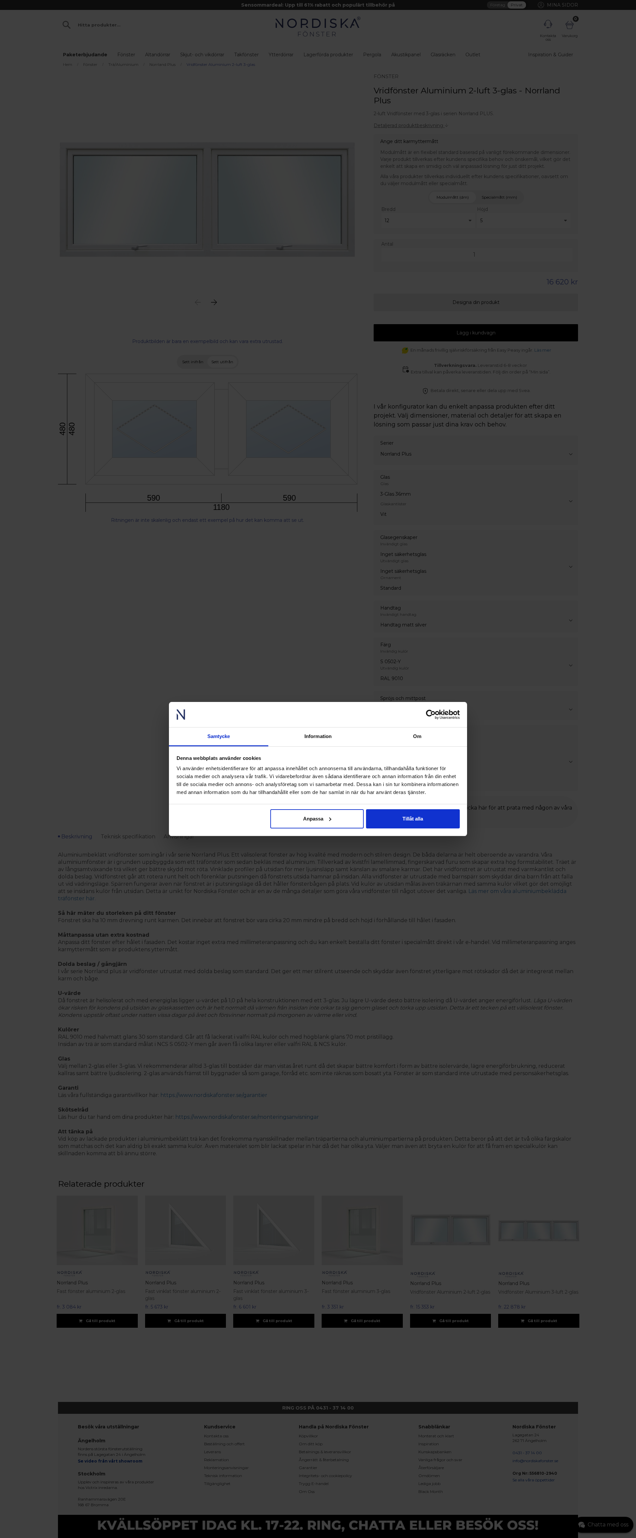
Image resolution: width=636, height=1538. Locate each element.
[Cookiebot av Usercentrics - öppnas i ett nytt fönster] (431, 714)
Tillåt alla (412, 818)
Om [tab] (417, 736)
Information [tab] (318, 736)
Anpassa (313, 818)
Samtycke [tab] (218, 736)
